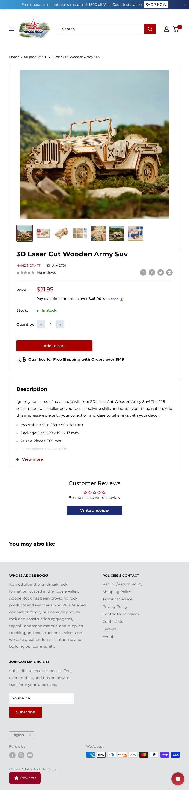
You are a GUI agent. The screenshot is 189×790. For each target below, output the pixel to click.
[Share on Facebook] (143, 272)
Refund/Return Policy (122, 584)
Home (14, 57)
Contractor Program (121, 614)
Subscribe (25, 712)
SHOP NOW (156, 4)
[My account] (166, 29)
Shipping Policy (117, 592)
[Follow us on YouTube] (30, 755)
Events (109, 636)
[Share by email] (169, 272)
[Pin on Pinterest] (152, 272)
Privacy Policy (115, 606)
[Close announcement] (185, 4)
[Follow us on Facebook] (12, 755)
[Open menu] (11, 29)
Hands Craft (28, 265)
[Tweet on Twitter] (160, 272)
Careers (109, 629)
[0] (176, 29)
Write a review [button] (94, 510)
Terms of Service (118, 599)
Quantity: (25, 324)
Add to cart (54, 346)
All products (33, 57)
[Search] (150, 29)
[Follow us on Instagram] (21, 755)
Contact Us (113, 621)
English (18, 735)
